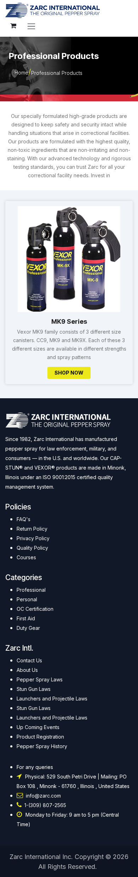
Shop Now (69, 373)
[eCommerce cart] (13, 26)
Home (21, 73)
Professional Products (56, 73)
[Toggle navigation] (31, 26)
